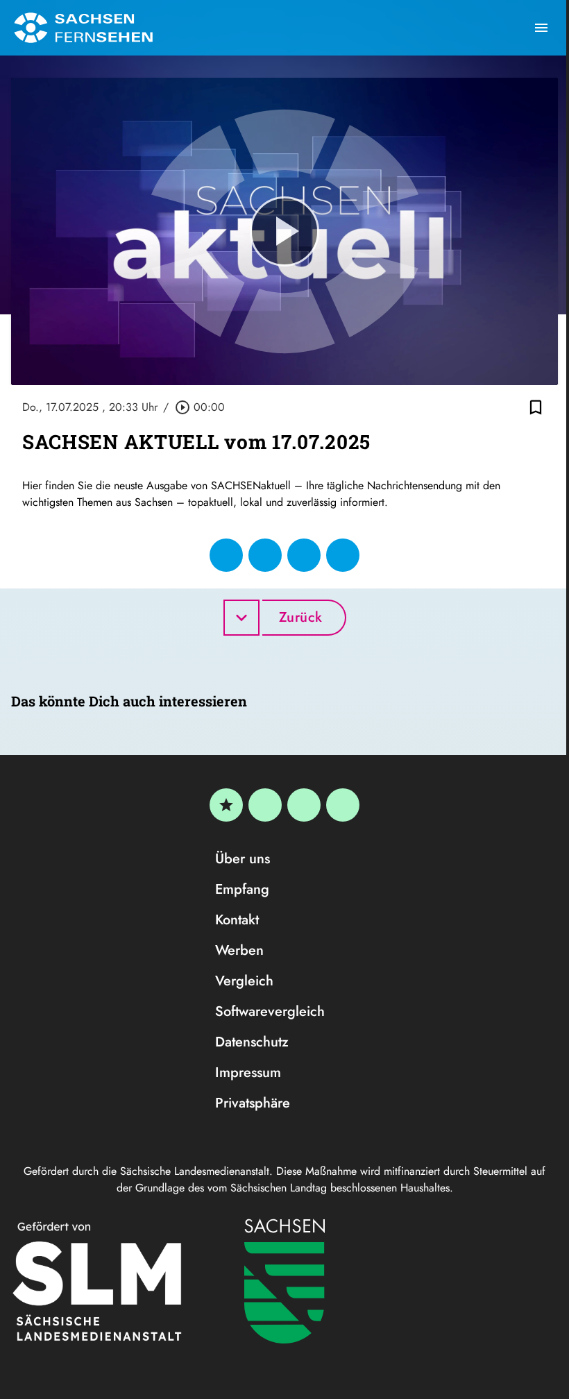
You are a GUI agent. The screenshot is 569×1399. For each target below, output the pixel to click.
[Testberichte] (226, 805)
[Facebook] (265, 805)
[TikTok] (342, 805)
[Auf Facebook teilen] (226, 555)
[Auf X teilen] (265, 555)
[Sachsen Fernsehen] (83, 28)
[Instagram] (304, 805)
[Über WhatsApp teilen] (304, 555)
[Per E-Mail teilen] (342, 555)
